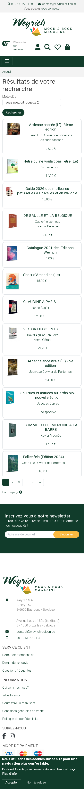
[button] (67, 48)
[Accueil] (42, 27)
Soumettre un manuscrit (18, 703)
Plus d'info (9, 774)
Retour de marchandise (18, 655)
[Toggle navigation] (7, 61)
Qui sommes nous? (15, 687)
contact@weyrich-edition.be (59, 3)
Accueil (6, 71)
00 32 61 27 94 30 (22, 3)
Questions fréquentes (16, 670)
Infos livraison (11, 695)
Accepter (11, 782)
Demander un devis (15, 663)
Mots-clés (9, 96)
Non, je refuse (36, 782)
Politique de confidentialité (20, 719)
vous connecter (50, 8)
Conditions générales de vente (23, 711)
